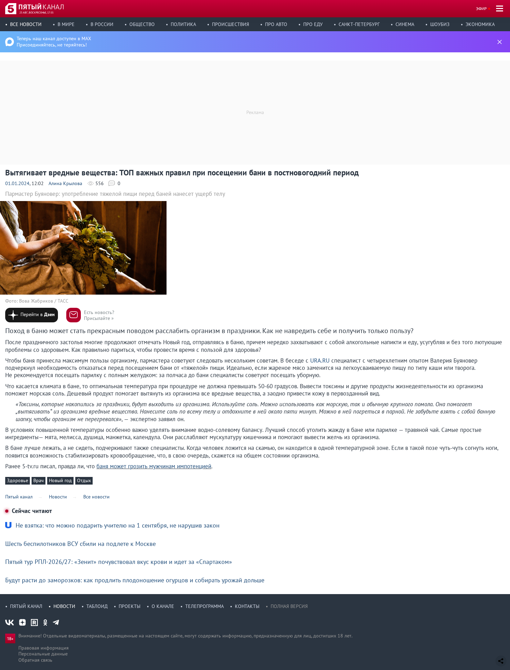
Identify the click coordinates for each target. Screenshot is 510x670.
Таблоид (97, 606)
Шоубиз (440, 24)
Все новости (26, 24)
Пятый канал (26, 606)
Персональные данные (43, 654)
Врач (38, 480)
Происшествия (230, 24)
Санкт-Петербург (359, 24)
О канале (163, 606)
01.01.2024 (17, 183)
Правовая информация (43, 648)
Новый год (60, 480)
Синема (405, 24)
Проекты (130, 606)
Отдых (84, 480)
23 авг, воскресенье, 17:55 (36, 12)
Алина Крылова (65, 183)
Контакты (247, 606)
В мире (66, 24)
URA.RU (320, 360)
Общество (142, 24)
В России (102, 24)
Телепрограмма (204, 606)
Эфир (481, 8)
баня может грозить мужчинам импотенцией (153, 466)
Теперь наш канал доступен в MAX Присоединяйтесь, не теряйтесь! (54, 41)
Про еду (313, 24)
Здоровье (17, 480)
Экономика (480, 24)
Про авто (276, 24)
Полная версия (289, 606)
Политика (183, 24)
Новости (64, 606)
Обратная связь (35, 660)
